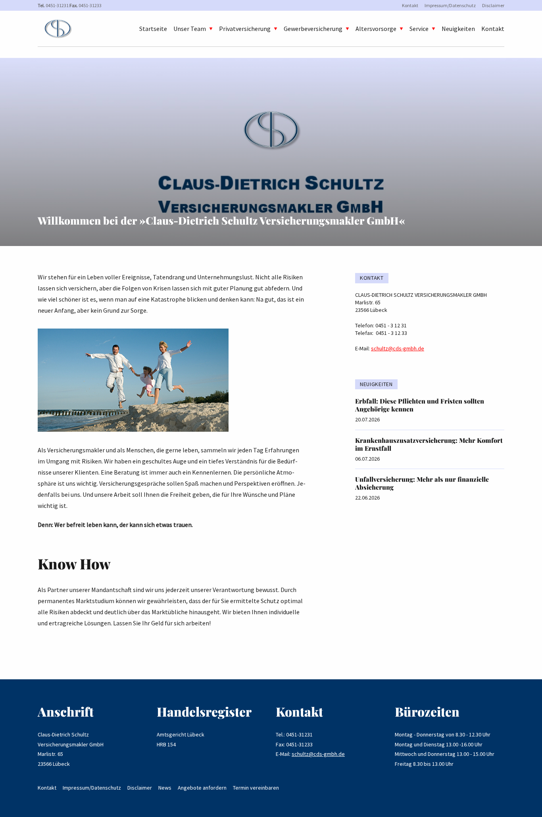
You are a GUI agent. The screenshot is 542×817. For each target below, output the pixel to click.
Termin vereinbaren (256, 787)
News (164, 787)
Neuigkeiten (458, 29)
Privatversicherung (245, 29)
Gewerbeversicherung (313, 29)
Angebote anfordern (202, 787)
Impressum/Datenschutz (450, 5)
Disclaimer (493, 5)
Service (419, 29)
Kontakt (410, 5)
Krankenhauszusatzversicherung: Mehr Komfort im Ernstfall (429, 444)
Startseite (153, 29)
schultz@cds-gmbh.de (397, 348)
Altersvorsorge (376, 29)
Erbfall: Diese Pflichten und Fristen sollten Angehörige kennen (419, 405)
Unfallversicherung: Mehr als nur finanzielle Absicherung (422, 483)
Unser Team (189, 29)
